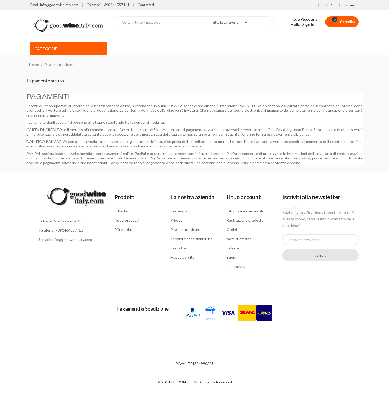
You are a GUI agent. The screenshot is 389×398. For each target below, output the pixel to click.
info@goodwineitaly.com (72, 239)
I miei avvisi (236, 266)
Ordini (232, 229)
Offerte (121, 211)
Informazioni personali (245, 211)
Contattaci (146, 5)
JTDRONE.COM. (185, 382)
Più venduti (124, 229)
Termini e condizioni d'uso (191, 238)
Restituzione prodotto (245, 220)
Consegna (178, 211)
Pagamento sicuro (185, 229)
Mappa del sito (182, 257)
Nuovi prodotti (127, 220)
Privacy (176, 220)
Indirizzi (233, 248)
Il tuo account (244, 197)
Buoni (231, 257)
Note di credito (239, 238)
